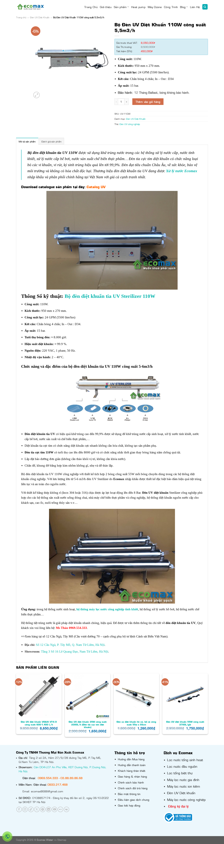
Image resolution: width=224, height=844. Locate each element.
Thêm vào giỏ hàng (148, 101)
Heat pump (138, 7)
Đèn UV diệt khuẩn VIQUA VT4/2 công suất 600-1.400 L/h (39, 723)
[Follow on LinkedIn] (48, 809)
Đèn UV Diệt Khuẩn (40, 17)
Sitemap (61, 839)
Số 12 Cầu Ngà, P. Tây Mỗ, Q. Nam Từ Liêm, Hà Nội (70, 644)
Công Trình (171, 7)
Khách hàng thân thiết (131, 770)
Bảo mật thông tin (129, 794)
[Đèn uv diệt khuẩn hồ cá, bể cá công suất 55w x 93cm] (136, 696)
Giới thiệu (106, 7)
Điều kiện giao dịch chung (133, 799)
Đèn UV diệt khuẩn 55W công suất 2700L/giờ (185, 723)
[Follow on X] (37, 809)
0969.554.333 (48, 778)
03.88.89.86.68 (71, 778)
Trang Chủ (91, 7)
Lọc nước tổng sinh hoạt (185, 759)
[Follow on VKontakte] (66, 809)
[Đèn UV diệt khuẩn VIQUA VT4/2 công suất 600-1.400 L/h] (39, 696)
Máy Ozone (155, 7)
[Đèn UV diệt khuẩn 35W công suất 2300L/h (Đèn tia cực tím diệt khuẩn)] (88, 696)
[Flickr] (60, 809)
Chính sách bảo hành (131, 782)
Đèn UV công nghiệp (130, 124)
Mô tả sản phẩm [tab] (27, 141)
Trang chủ (21, 17)
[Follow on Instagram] (25, 809)
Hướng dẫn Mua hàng (131, 759)
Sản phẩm (120, 7)
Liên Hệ (195, 7)
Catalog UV (96, 186)
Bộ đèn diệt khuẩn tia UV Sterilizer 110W (110, 296)
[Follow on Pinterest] (42, 809)
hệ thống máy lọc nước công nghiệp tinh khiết (107, 609)
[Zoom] (36, 95)
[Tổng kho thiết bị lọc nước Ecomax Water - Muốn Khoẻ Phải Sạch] (30, 7)
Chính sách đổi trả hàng (132, 788)
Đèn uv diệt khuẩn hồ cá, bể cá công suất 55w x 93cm (136, 723)
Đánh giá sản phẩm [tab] (51, 141)
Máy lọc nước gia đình (183, 779)
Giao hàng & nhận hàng (132, 776)
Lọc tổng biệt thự (180, 773)
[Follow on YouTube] (54, 809)
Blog (182, 7)
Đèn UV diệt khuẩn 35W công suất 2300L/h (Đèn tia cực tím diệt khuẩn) (88, 724)
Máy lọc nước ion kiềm (183, 786)
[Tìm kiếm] (205, 7)
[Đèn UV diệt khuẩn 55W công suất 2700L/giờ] (185, 696)
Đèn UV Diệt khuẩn (181, 793)
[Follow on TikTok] (31, 809)
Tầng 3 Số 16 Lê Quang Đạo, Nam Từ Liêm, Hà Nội (74, 651)
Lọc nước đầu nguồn (182, 766)
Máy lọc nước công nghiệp (186, 799)
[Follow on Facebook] (19, 809)
